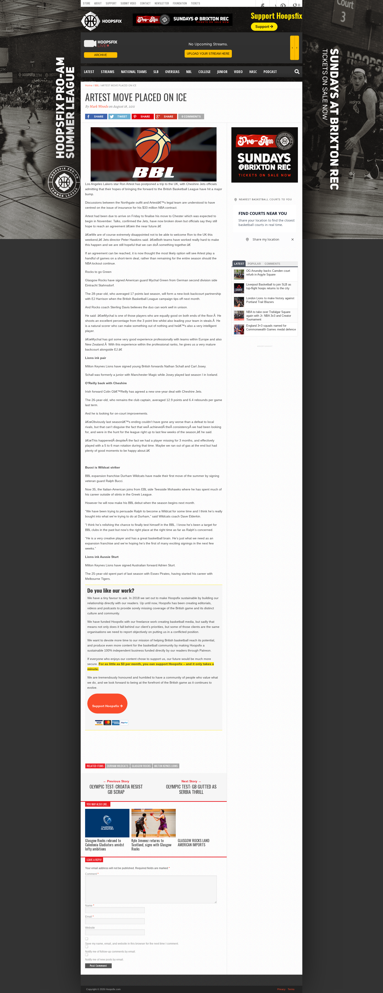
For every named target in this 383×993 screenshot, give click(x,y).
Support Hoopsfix (106, 706)
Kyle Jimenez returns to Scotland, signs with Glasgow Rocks (151, 845)
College (204, 71)
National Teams (134, 71)
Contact (145, 3)
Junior (222, 71)
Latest (89, 71)
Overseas (172, 71)
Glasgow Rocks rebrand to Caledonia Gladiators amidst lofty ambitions (104, 845)
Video (238, 71)
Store (86, 3)
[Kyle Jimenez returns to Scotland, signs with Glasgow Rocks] (153, 836)
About (98, 3)
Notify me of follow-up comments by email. (110, 951)
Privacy (281, 989)
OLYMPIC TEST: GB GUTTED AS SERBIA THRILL (191, 789)
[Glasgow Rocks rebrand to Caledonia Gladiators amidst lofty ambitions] (107, 836)
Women (90, 82)
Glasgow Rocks (141, 766)
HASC (253, 71)
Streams (107, 71)
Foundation (180, 3)
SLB (155, 71)
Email (89, 916)
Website (90, 927)
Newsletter (162, 3)
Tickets (195, 3)
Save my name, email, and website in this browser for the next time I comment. (132, 943)
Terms (291, 989)
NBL (189, 71)
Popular (254, 263)
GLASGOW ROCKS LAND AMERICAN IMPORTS (193, 842)
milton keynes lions (166, 766)
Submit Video (128, 3)
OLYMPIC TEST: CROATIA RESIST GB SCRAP (116, 789)
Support (111, 3)
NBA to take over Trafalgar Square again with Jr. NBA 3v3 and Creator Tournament (268, 315)
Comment (92, 873)
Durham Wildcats (117, 766)
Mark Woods (99, 106)
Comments (272, 263)
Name (89, 905)
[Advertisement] (165, 747)
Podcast (270, 71)
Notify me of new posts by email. (104, 959)
